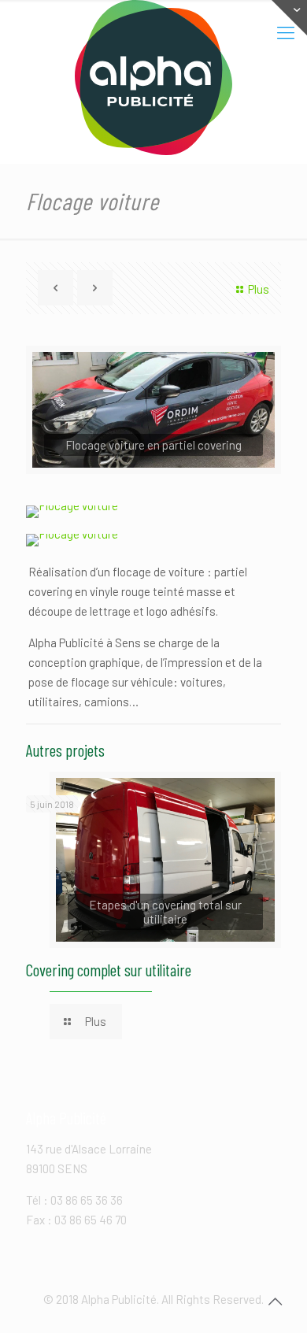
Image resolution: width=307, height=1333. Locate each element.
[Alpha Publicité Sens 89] (153, 77)
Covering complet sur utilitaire (108, 969)
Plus (258, 289)
